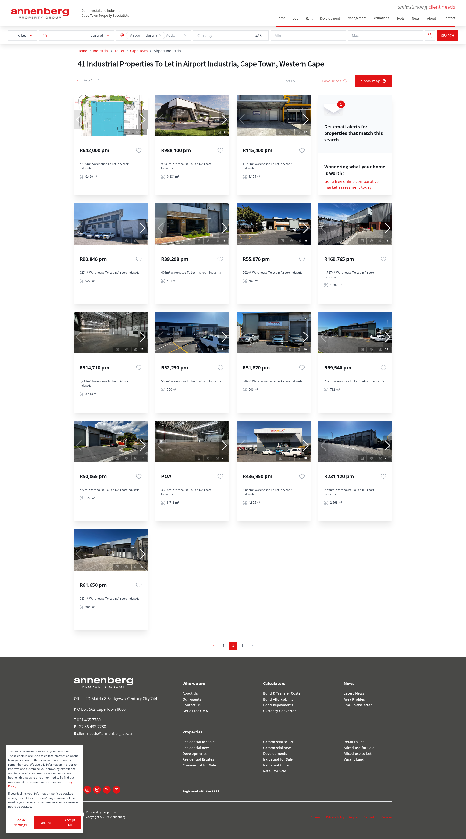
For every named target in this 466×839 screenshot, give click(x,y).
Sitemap (316, 817)
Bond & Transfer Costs (281, 693)
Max (355, 35)
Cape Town (139, 51)
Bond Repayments (278, 705)
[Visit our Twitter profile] (107, 790)
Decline (46, 822)
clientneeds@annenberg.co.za (103, 733)
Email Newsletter (358, 705)
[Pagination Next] (252, 646)
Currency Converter (279, 711)
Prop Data (109, 812)
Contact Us (192, 705)
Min (278, 35)
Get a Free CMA (195, 711)
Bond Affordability (278, 699)
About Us (190, 693)
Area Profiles (354, 699)
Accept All (69, 822)
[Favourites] (139, 150)
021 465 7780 (87, 720)
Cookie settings (20, 822)
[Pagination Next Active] (98, 80)
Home (82, 51)
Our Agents (192, 699)
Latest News (354, 693)
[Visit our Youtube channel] (116, 790)
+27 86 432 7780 (90, 726)
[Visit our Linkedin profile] (87, 790)
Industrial (101, 51)
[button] (160, 35)
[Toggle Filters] (430, 35)
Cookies (386, 817)
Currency (204, 35)
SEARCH (447, 35)
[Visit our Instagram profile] (97, 790)
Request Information (362, 817)
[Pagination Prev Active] (78, 80)
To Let (119, 51)
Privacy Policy (335, 817)
